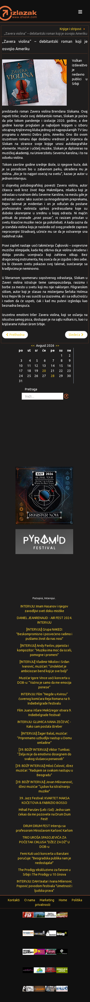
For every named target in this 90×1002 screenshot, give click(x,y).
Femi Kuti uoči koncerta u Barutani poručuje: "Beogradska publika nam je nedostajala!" (44, 858)
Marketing (47, 900)
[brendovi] (39, 933)
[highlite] (28, 970)
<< (33, 345)
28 (52, 376)
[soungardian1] (28, 951)
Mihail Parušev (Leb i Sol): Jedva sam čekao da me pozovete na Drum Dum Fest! (44, 814)
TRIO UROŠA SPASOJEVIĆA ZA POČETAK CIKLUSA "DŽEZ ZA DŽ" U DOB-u (44, 842)
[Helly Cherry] (50, 988)
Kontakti (14, 900)
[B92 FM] (28, 914)
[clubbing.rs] (62, 914)
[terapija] (28, 933)
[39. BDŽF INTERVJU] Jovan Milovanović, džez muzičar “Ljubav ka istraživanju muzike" (44, 786)
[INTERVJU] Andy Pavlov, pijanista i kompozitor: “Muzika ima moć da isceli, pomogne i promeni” (44, 650)
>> (57, 345)
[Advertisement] (45, 431)
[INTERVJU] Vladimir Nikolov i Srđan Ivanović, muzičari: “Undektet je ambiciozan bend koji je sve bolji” (44, 666)
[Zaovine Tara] (39, 914)
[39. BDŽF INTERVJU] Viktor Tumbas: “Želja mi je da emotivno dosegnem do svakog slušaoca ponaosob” (44, 754)
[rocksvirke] (50, 969)
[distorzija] (50, 914)
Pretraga (31, 389)
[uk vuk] (39, 951)
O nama (29, 900)
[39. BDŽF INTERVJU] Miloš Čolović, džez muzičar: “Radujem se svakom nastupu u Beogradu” (44, 770)
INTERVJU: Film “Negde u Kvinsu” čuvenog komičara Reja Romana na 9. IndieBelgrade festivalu (44, 698)
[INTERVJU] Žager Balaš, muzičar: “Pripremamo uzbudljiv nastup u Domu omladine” (44, 738)
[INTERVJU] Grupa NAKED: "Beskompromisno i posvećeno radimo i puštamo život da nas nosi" (44, 634)
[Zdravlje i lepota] (62, 970)
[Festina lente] (28, 988)
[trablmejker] (50, 933)
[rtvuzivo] (62, 988)
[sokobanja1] (39, 970)
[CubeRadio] (62, 951)
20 (44, 371)
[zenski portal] (50, 951)
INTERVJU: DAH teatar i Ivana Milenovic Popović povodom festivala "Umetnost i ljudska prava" (44, 885)
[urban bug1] (62, 933)
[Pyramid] (44, 541)
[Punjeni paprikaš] (39, 988)
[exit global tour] (44, 496)
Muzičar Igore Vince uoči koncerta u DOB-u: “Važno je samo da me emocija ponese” (44, 682)
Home (63, 900)
